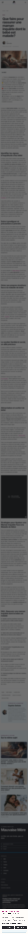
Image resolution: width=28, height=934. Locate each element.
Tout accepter (20, 927)
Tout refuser (8, 927)
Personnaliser (14, 931)
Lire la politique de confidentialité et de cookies (12, 923)
